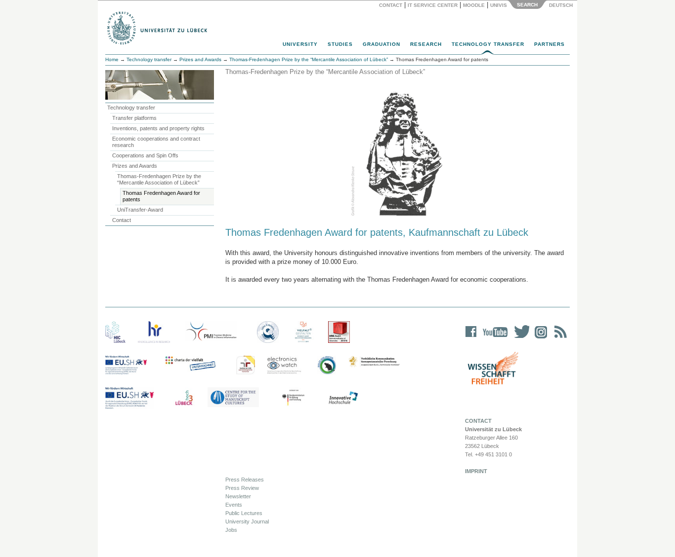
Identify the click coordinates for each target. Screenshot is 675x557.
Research (426, 44)
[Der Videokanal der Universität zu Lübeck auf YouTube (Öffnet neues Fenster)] (493, 338)
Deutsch (560, 5)
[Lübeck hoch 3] (184, 398)
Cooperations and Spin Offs (145, 155)
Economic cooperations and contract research (156, 142)
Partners (549, 44)
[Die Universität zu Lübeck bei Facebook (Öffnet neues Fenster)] (471, 338)
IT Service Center (433, 5)
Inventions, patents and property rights (158, 128)
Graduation (381, 44)
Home (112, 59)
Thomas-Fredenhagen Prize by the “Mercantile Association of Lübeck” (159, 179)
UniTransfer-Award (140, 210)
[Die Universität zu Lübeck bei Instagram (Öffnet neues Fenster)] (539, 338)
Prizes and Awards (200, 59)
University (300, 44)
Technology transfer (149, 59)
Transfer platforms (134, 118)
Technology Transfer (488, 44)
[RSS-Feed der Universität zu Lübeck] (559, 338)
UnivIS (498, 5)
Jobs (231, 530)
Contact (390, 5)
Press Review (242, 488)
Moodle (474, 5)
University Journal (247, 521)
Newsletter (238, 496)
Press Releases (244, 480)
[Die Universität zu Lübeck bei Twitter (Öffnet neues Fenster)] (519, 338)
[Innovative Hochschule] (343, 398)
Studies (340, 44)
